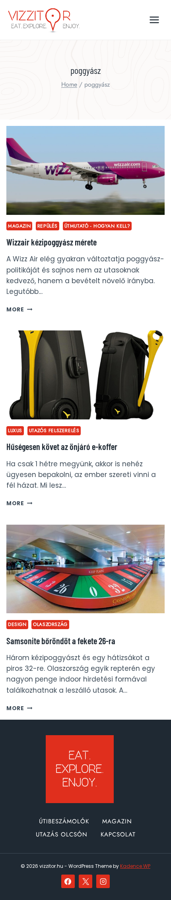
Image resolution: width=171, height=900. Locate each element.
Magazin (19, 225)
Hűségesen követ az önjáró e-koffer (61, 446)
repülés (47, 225)
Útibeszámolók (64, 821)
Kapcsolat (118, 834)
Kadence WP (135, 866)
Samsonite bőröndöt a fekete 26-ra (60, 640)
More (19, 309)
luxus (15, 430)
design (17, 624)
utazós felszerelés (54, 430)
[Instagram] (103, 881)
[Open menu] (154, 19)
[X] (85, 881)
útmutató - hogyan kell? (97, 225)
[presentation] (85, 170)
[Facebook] (68, 881)
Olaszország (50, 624)
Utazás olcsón (61, 834)
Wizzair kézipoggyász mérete (51, 242)
